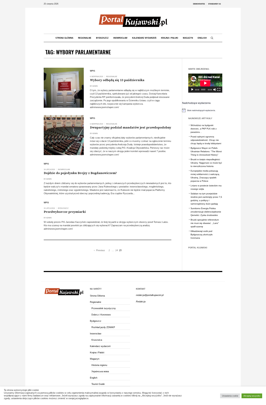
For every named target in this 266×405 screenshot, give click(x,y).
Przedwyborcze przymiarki (65, 212)
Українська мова (100, 371)
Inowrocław (64, 169)
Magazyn (94, 358)
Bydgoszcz (63, 208)
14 (116, 250)
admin (95, 86)
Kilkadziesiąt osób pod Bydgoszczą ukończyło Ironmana (202, 234)
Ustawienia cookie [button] (230, 396)
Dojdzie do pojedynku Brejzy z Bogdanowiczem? (80, 173)
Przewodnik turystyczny (103, 308)
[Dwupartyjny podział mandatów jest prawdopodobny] (64, 135)
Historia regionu (99, 365)
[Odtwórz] (192, 89)
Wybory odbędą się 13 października (117, 80)
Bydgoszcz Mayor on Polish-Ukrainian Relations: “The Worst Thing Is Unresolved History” (206, 151)
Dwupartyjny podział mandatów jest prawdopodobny (130, 128)
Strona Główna (97, 295)
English (93, 377)
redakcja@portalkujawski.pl (149, 295)
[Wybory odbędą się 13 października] (64, 88)
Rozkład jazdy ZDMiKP (103, 327)
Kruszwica (96, 340)
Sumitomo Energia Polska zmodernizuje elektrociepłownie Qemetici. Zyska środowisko (206, 211)
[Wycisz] (214, 89)
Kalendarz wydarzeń (100, 346)
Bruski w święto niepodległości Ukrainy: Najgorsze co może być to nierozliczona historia (206, 162)
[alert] (202, 110)
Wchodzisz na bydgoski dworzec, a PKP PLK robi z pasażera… (204, 128)
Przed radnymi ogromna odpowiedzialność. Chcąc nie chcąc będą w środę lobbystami (206, 140)
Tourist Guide (98, 384)
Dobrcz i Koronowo (101, 314)
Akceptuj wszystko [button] (251, 396)
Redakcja (140, 301)
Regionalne (111, 76)
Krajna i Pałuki (97, 352)
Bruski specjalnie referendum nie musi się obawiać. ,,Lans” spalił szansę (205, 223)
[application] (205, 83)
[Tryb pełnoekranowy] (218, 89)
